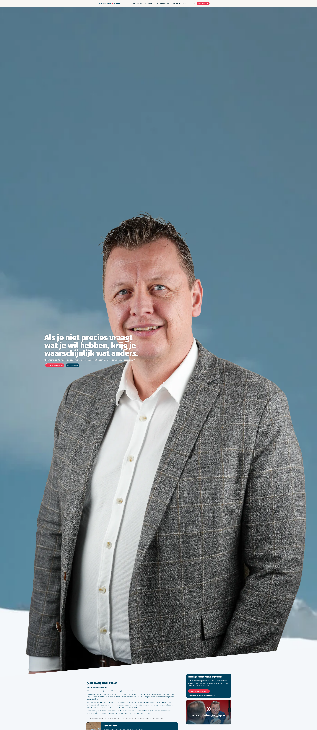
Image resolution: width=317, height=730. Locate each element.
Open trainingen (110, 726)
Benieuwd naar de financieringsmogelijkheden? (201, 695)
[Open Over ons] (180, 3)
